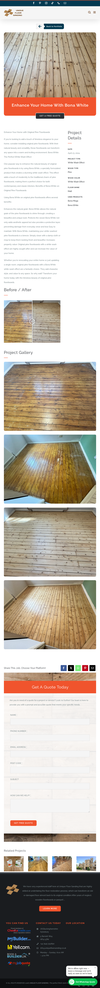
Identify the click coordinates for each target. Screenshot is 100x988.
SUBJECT (14, 779)
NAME (13, 715)
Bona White (73, 205)
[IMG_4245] (50, 435)
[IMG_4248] (50, 581)
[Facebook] (63, 668)
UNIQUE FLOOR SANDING (38, 983)
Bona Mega (73, 201)
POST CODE (16, 763)
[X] (71, 668)
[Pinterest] (85, 668)
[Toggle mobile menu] (94, 12)
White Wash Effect (76, 162)
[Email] (92, 668)
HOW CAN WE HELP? (20, 795)
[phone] (79, 985)
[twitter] (88, 985)
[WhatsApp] (78, 668)
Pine (70, 172)
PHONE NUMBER (18, 731)
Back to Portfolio (54, 26)
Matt (70, 191)
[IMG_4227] (50, 508)
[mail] (84, 985)
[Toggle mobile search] (89, 12)
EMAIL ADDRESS (18, 747)
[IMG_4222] (50, 363)
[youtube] (93, 985)
